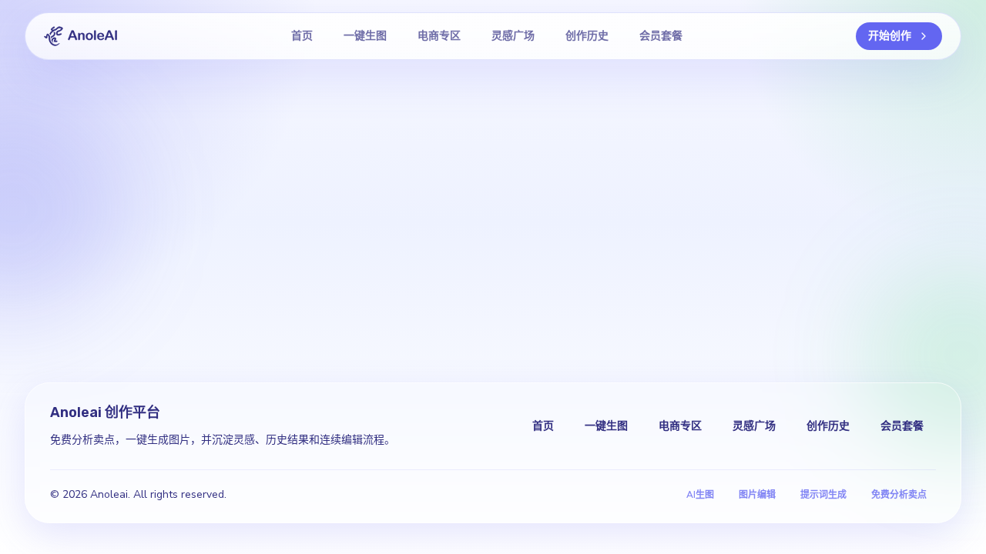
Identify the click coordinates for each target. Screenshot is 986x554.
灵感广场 (513, 35)
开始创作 (889, 35)
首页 (302, 35)
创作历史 (587, 35)
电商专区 (439, 35)
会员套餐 (660, 35)
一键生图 (365, 35)
